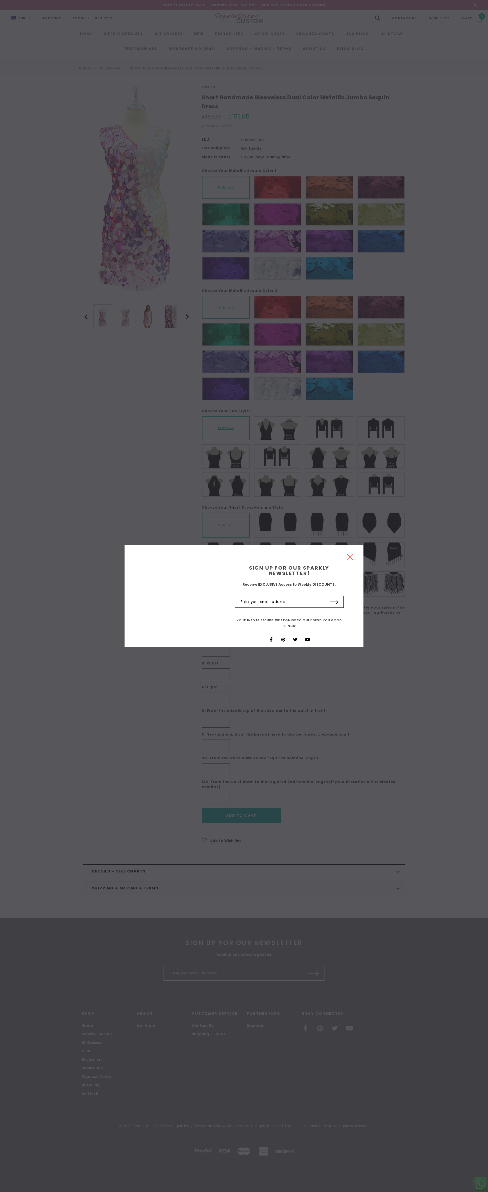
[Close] (350, 558)
